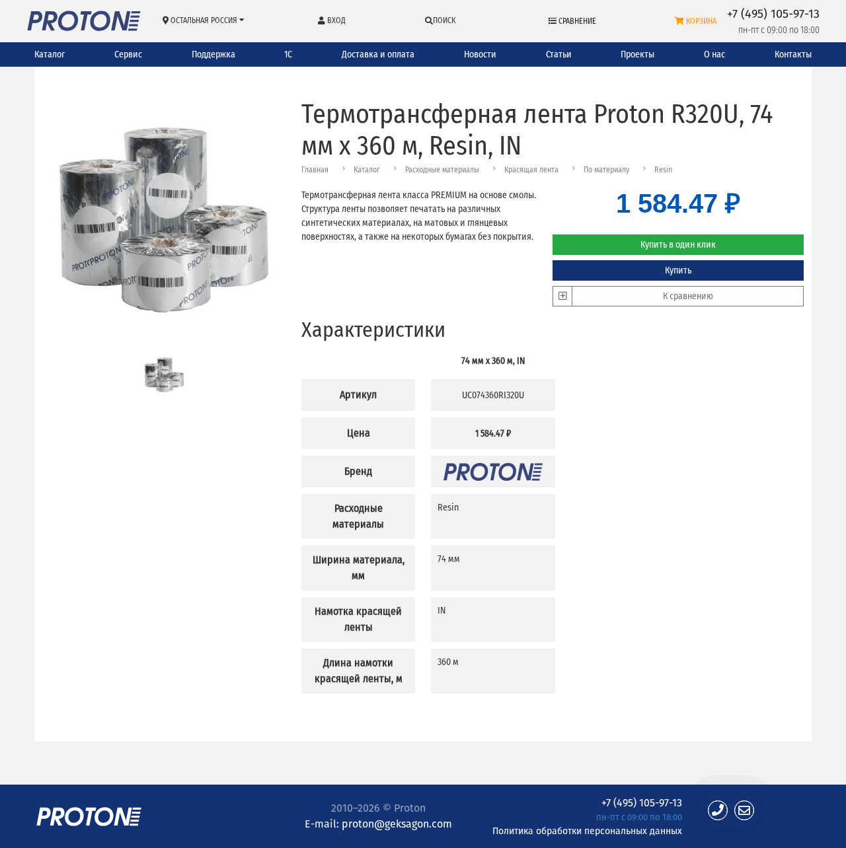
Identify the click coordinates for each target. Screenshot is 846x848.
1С (288, 54)
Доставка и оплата (378, 54)
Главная (314, 169)
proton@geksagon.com (397, 824)
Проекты (637, 54)
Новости (480, 54)
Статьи (559, 54)
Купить (678, 270)
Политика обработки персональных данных (587, 830)
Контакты (793, 54)
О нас (714, 54)
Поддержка (213, 54)
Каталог (49, 54)
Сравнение (576, 21)
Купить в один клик (678, 244)
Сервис (128, 54)
